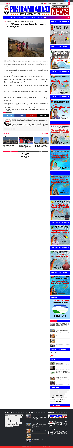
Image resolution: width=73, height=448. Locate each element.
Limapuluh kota (54, 391)
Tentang (5, 1)
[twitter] (67, 1)
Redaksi (21, 1)
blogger (10, 151)
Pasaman (53, 395)
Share (21, 115)
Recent (53, 320)
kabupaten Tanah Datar (56, 401)
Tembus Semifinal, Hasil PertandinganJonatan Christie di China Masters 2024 (25, 146)
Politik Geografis (9, 424)
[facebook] (65, 1)
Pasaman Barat (59, 395)
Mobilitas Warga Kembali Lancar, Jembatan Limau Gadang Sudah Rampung (62, 330)
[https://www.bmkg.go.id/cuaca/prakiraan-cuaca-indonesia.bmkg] (54, 356)
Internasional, (23, 29)
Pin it (33, 115)
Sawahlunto (54, 397)
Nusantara (39, 17)
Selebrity (16, 424)
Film (20, 417)
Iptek (18, 419)
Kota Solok (66, 390)
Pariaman (62, 393)
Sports (6, 426)
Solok (65, 397)
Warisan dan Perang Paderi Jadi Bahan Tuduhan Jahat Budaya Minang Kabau (63, 372)
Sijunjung (60, 397)
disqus (25, 151)
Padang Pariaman (55, 393)
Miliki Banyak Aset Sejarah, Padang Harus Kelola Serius (62, 363)
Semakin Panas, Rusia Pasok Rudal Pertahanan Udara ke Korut (41, 146)
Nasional (10, 17)
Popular (60, 320)
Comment (44, 115)
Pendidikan (19, 422)
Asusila (20, 415)
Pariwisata (7, 422)
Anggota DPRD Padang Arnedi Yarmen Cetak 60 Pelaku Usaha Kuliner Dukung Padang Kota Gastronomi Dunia (63, 324)
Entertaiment (17, 17)
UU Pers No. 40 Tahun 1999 (30, 1)
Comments (66, 320)
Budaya (6, 417)
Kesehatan (32, 17)
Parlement (25, 17)
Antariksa (15, 415)
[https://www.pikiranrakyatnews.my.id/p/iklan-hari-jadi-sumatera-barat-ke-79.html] (60, 285)
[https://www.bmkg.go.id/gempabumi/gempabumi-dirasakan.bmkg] (60, 309)
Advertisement (8, 415)
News (12, 420)
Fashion (16, 417)
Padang (35, 3)
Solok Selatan (54, 399)
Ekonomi (11, 417)
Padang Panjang (62, 391)
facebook (40, 151)
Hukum (6, 419)
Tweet (10, 115)
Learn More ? (50, 435)
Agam (52, 390)
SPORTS (45, 17)
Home (5, 17)
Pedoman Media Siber (13, 1)
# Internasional (9, 112)
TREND (11, 426)
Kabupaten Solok (58, 390)
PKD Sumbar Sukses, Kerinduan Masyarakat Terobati (61, 367)
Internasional (9, 21)
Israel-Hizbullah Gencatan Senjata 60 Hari (8, 146)
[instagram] (69, 1)
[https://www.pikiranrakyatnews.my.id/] (57, 416)
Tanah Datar (61, 399)
